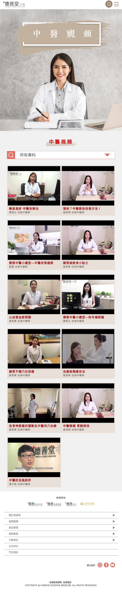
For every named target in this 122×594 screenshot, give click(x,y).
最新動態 (13, 533)
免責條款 (67, 582)
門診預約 (13, 552)
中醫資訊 (13, 540)
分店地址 (13, 546)
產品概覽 (13, 527)
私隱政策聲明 (55, 582)
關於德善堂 (15, 515)
